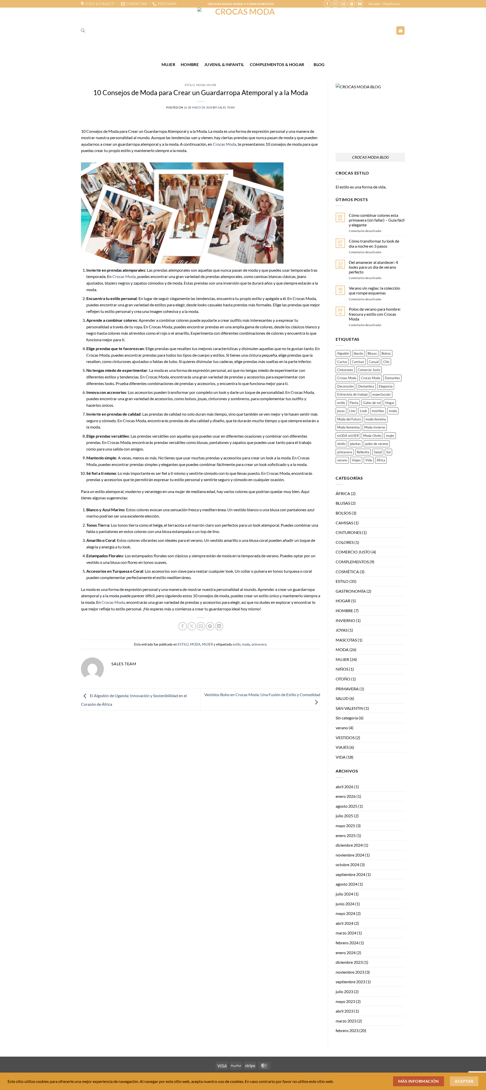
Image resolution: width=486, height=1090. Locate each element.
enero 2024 (346, 952)
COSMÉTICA (347, 571)
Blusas (372, 353)
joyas (341, 411)
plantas (355, 444)
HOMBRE (190, 64)
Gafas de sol (372, 403)
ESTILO (190, 85)
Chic (386, 362)
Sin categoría (347, 717)
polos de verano (376, 444)
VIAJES (342, 747)
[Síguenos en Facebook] (327, 3)
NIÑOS (342, 669)
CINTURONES (348, 532)
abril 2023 (344, 1011)
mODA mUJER (348, 436)
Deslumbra (366, 386)
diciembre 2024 (349, 845)
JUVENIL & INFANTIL (224, 64)
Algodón (343, 353)
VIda (368, 460)
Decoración (345, 386)
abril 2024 (344, 923)
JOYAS (342, 630)
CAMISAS (344, 522)
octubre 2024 (347, 864)
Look (363, 411)
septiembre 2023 (350, 981)
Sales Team (226, 107)
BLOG (319, 64)
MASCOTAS (346, 639)
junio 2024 (345, 903)
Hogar (389, 403)
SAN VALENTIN (349, 708)
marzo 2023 (346, 1020)
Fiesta (354, 403)
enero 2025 (346, 835)
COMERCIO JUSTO (353, 551)
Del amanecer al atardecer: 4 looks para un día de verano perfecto (373, 267)
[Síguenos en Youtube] (359, 3)
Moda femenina (348, 427)
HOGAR (343, 600)
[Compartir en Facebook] (182, 626)
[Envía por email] (201, 626)
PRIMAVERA (347, 688)
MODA (200, 85)
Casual (374, 362)
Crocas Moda (224, 144)
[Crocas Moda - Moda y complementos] (243, 30)
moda (246, 644)
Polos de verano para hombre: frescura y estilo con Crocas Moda (375, 314)
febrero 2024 (347, 942)
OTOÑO (343, 678)
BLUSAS (343, 503)
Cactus (342, 362)
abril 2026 (344, 786)
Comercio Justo (369, 370)
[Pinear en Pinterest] (210, 626)
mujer (390, 436)
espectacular (381, 394)
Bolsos (386, 353)
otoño (341, 444)
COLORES (345, 542)
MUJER (168, 64)
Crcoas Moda (346, 378)
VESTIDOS (345, 737)
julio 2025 (344, 815)
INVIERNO (345, 620)
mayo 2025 (345, 825)
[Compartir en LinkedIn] (219, 626)
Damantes (392, 378)
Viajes (356, 460)
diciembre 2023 (349, 962)
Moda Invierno (374, 427)
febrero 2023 (347, 1030)
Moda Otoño (372, 436)
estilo (236, 644)
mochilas (378, 411)
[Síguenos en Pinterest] (351, 3)
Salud (378, 452)
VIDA (341, 757)
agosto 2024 (346, 884)
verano (342, 460)
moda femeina (376, 419)
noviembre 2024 (350, 854)
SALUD (342, 698)
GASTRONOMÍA (351, 591)
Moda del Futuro (349, 419)
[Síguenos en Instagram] (335, 3)
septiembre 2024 (350, 874)
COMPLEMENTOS (352, 561)
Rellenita (363, 452)
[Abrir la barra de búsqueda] (83, 30)
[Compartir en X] (192, 626)
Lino (352, 411)
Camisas (358, 362)
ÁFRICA (343, 493)
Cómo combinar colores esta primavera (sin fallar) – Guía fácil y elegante (376, 220)
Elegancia (386, 386)
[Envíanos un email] (343, 3)
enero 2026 (346, 796)
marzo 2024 (346, 932)
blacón (358, 353)
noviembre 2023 (350, 972)
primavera (259, 644)
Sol (388, 452)
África (381, 460)
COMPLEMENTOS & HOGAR (277, 64)
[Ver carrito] (400, 30)
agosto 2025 (346, 806)
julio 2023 (344, 991)
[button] (384, 4)
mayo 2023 (345, 1001)
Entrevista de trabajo (352, 394)
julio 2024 (344, 893)
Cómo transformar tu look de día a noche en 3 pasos (374, 243)
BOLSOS (343, 512)
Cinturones (345, 370)
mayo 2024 (345, 913)
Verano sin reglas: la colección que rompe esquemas (374, 290)
